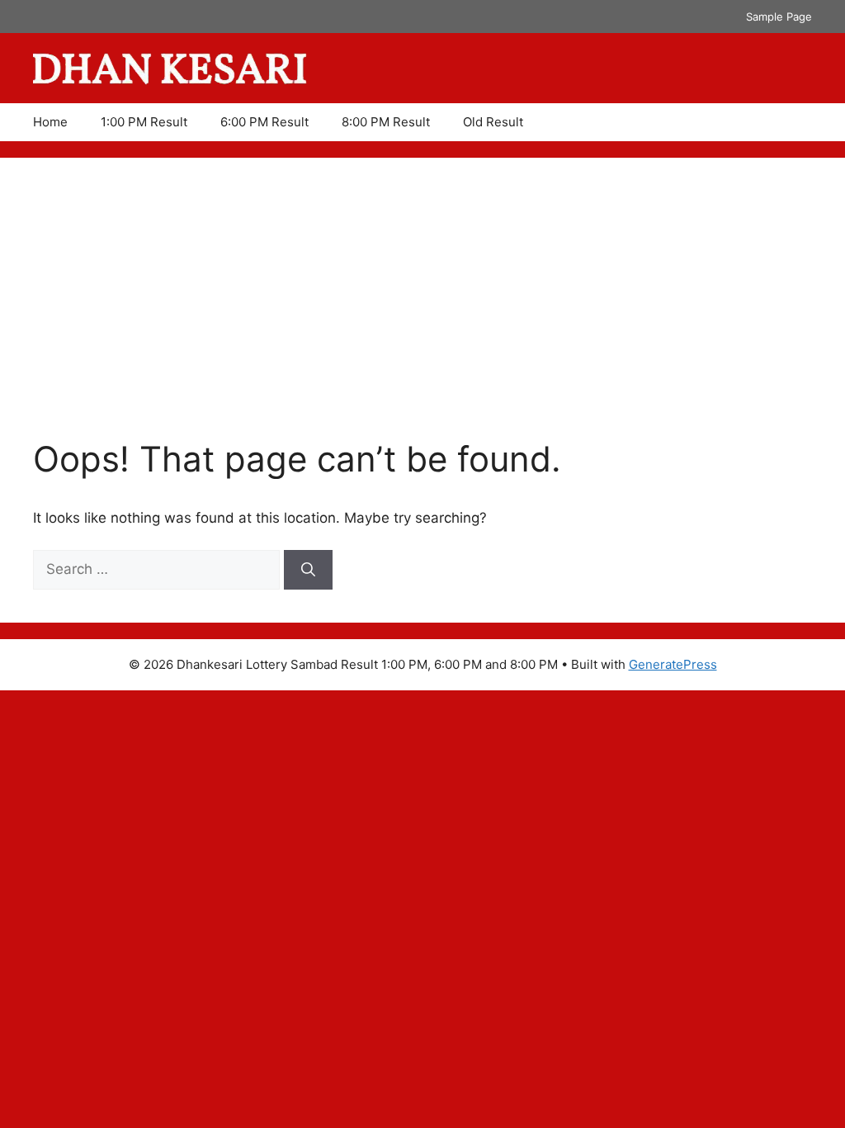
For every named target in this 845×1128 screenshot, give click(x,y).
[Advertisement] (422, 314)
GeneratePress (673, 664)
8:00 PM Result (386, 122)
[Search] (308, 570)
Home (50, 122)
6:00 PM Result (264, 122)
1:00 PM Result (144, 122)
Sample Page (779, 16)
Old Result (493, 122)
